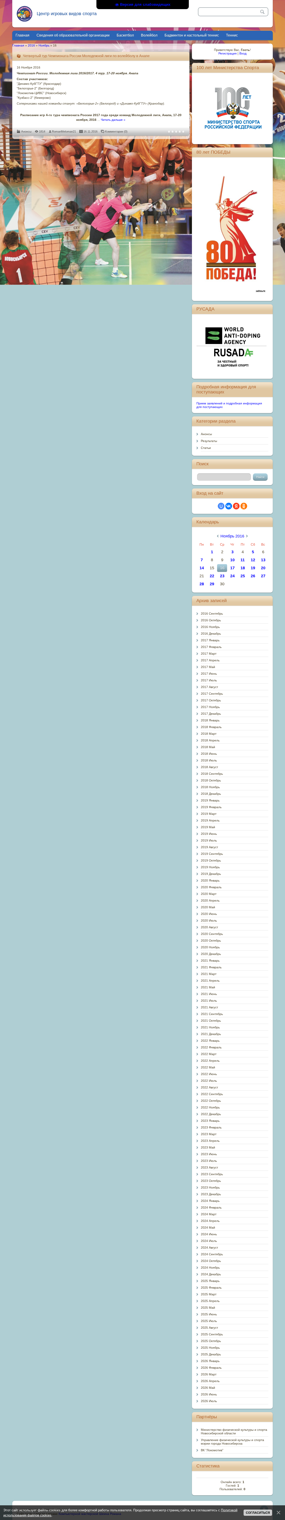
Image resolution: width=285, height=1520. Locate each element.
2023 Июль (209, 1161)
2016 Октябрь (211, 620)
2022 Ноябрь (210, 1107)
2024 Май (208, 1227)
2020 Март (208, 894)
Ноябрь (44, 45)
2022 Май (208, 1067)
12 (253, 560)
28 (202, 584)
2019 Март (208, 814)
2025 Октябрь (211, 1341)
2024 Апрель (210, 1221)
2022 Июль (209, 1080)
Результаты (209, 441)
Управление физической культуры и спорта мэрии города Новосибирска (232, 1441)
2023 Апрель (210, 1141)
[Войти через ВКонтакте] (228, 506)
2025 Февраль (211, 1287)
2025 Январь (210, 1281)
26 (253, 576)
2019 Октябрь (211, 860)
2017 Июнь (209, 673)
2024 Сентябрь (212, 1254)
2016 (31, 45)
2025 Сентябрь (212, 1334)
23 (222, 576)
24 (232, 576)
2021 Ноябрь (210, 1027)
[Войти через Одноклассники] (243, 506)
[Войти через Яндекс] (236, 506)
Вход (242, 53)
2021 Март (208, 974)
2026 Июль (209, 1401)
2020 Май (208, 907)
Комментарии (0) (116, 131)
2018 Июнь (209, 753)
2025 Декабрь (211, 1354)
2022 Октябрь (211, 1100)
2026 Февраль (211, 1367)
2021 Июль (209, 1000)
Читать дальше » (113, 119)
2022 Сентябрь (212, 1094)
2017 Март (208, 653)
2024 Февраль (211, 1207)
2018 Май (208, 747)
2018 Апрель (210, 740)
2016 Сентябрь (212, 613)
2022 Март (208, 1054)
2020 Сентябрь (212, 934)
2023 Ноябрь (210, 1187)
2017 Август (209, 687)
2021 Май (208, 987)
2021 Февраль (211, 967)
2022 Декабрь (211, 1114)
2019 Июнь (209, 834)
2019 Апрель (210, 820)
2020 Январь (210, 880)
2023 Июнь (209, 1154)
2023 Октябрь (211, 1181)
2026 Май (208, 1387)
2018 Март (208, 733)
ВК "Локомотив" (212, 1450)
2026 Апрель (210, 1381)
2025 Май (208, 1307)
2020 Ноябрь (210, 947)
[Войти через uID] (221, 506)
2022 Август (209, 1087)
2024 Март (208, 1214)
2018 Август (209, 767)
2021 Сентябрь (212, 1014)
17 (232, 568)
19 (253, 568)
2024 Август (209, 1247)
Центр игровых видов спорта (67, 13)
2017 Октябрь (211, 700)
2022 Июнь (209, 1074)
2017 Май (208, 667)
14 (202, 568)
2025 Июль (209, 1321)
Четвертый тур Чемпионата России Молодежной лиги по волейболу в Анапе (86, 56)
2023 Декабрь (211, 1194)
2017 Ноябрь (210, 707)
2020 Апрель (210, 900)
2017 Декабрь (211, 713)
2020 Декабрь (211, 954)
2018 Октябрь (211, 780)
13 (263, 560)
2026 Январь (210, 1361)
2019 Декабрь (211, 874)
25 (242, 576)
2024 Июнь (209, 1234)
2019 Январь (210, 800)
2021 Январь (210, 960)
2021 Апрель (210, 980)
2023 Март (208, 1134)
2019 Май (208, 827)
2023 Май (208, 1147)
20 (263, 568)
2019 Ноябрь (210, 867)
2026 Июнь (209, 1394)
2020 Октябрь (211, 940)
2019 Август (209, 847)
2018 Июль (209, 760)
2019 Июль (209, 840)
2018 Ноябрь (210, 787)
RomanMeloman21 (64, 131)
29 (212, 584)
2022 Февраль (211, 1047)
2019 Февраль (211, 807)
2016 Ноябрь (210, 627)
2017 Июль (209, 680)
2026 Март (208, 1374)
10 (232, 560)
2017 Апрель (210, 660)
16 (222, 568)
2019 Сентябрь (212, 854)
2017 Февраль (211, 647)
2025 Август (209, 1327)
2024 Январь (210, 1201)
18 (242, 568)
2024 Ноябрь (210, 1267)
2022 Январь (210, 1040)
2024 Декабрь (211, 1274)
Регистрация (227, 53)
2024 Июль (209, 1241)
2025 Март (208, 1294)
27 (263, 576)
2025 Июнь (209, 1314)
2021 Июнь (209, 994)
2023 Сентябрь (212, 1174)
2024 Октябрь (211, 1261)
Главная (18, 45)
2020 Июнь (209, 914)
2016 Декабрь (211, 633)
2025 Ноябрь (210, 1347)
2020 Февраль (211, 887)
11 (242, 560)
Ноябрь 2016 (232, 536)
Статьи (206, 448)
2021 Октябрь (211, 1020)
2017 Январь (210, 640)
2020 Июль (209, 920)
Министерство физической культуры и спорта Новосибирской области (234, 1431)
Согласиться (258, 1512)
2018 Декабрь (211, 793)
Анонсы (26, 131)
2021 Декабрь (211, 1034)
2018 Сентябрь (212, 773)
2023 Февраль (211, 1127)
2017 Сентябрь (212, 693)
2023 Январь (210, 1120)
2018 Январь (210, 720)
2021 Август (209, 1007)
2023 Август (209, 1167)
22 (212, 576)
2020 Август (209, 927)
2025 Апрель (210, 1301)
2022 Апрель (210, 1060)
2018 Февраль (211, 727)
